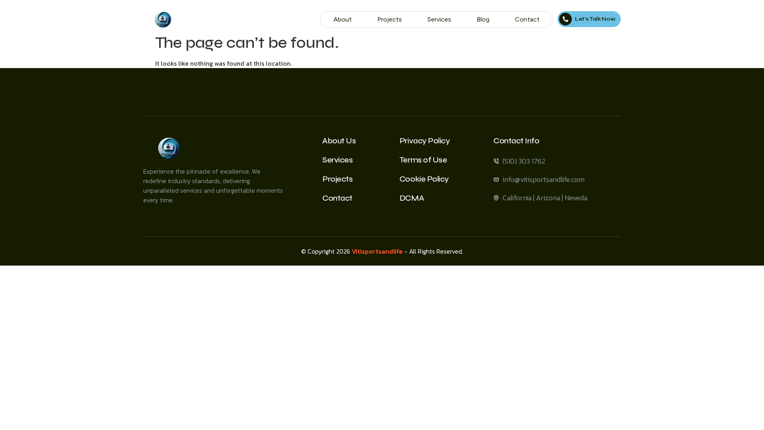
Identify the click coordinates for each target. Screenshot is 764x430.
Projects (389, 19)
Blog (483, 19)
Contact (527, 19)
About (342, 19)
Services (439, 19)
